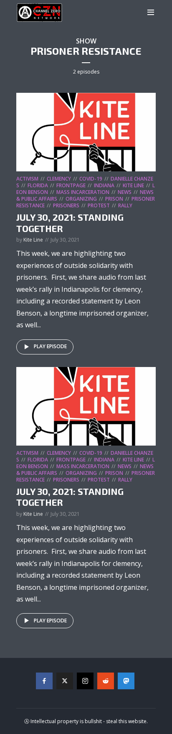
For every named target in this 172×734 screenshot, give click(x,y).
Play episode (50, 346)
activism (27, 178)
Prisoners (66, 205)
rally (125, 205)
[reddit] (105, 681)
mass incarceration (82, 192)
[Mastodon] (126, 681)
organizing (81, 198)
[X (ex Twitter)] (64, 681)
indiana (104, 185)
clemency (59, 178)
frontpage (71, 185)
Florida (38, 185)
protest (99, 205)
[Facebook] (44, 681)
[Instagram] (85, 681)
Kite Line (133, 185)
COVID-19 (90, 178)
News (125, 192)
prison (114, 198)
